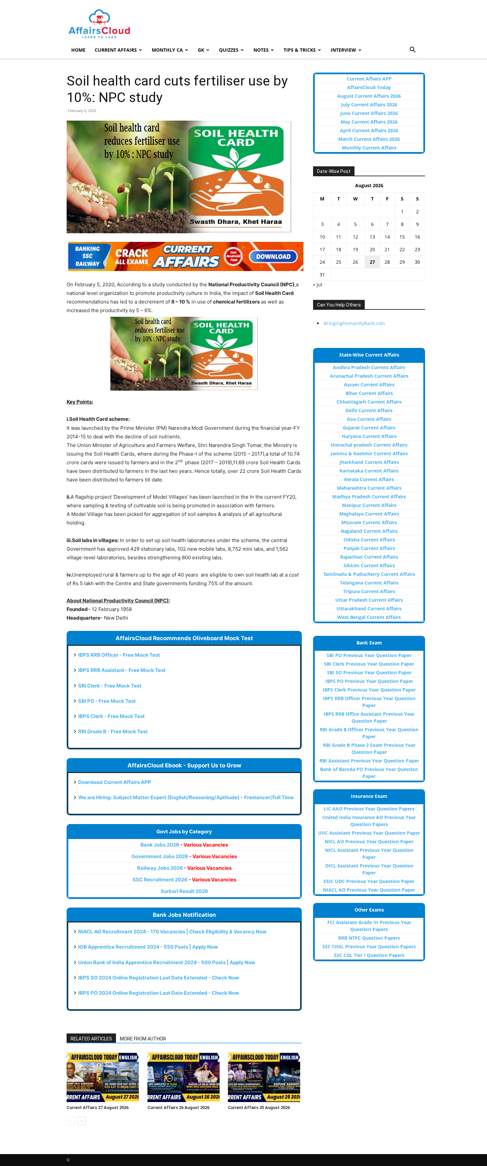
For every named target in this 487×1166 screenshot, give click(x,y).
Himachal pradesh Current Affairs (369, 445)
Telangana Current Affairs (369, 583)
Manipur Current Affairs (369, 505)
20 (372, 249)
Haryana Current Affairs (369, 436)
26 (355, 262)
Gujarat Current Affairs (369, 427)
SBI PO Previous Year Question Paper (369, 655)
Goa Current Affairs (369, 419)
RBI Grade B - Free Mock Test (113, 731)
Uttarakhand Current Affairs (369, 608)
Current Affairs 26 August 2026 (178, 1107)
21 (387, 249)
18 (338, 249)
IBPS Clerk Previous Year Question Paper (369, 690)
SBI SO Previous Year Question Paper (369, 672)
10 (322, 237)
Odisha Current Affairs (369, 539)
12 (355, 237)
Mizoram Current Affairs (369, 522)
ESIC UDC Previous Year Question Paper (369, 881)
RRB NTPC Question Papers (369, 938)
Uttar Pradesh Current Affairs (369, 600)
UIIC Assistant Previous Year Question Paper (369, 833)
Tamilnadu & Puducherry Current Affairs (369, 574)
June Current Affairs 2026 (369, 113)
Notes (261, 50)
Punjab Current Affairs (369, 548)
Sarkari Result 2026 (184, 891)
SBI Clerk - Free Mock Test (109, 686)
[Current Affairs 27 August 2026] (103, 1077)
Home (78, 50)
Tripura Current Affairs (369, 591)
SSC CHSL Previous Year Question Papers (369, 946)
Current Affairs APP (369, 79)
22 (402, 249)
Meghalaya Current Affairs (369, 514)
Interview (343, 50)
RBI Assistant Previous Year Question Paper (369, 760)
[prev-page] (71, 1121)
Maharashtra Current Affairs (369, 488)
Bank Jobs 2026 (184, 845)
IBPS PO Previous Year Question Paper (369, 681)
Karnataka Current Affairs (369, 471)
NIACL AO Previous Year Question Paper (369, 890)
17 (322, 249)
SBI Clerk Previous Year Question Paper (369, 664)
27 (372, 262)
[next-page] (81, 1121)
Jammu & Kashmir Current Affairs (369, 453)
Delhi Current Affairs (369, 410)
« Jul (317, 284)
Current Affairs (116, 50)
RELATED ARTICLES (91, 1038)
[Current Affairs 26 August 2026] (184, 1077)
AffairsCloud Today (369, 87)
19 (355, 249)
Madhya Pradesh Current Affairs (369, 496)
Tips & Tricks (300, 50)
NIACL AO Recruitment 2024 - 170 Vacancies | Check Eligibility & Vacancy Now (172, 931)
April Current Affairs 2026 (369, 130)
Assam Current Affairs (369, 384)
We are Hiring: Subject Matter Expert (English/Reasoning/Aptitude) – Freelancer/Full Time (186, 797)
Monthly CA (167, 50)
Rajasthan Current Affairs (369, 557)
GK (201, 50)
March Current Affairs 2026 (369, 139)
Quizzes (229, 50)
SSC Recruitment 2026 (184, 879)
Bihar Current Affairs (369, 393)
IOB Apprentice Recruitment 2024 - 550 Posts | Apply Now (148, 947)
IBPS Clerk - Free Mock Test (111, 716)
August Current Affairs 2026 (369, 96)
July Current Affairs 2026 (369, 104)
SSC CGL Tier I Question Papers (369, 955)
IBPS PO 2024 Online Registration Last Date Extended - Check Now (158, 993)
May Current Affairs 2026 (369, 122)
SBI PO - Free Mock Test (107, 701)
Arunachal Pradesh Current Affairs (369, 376)
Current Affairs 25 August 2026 (259, 1107)
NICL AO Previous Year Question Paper (369, 841)
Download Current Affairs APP (114, 782)
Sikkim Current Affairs (369, 565)
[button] (412, 50)
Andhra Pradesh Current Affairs (369, 367)
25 (338, 262)
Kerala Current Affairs (369, 479)
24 (322, 262)
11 (338, 237)
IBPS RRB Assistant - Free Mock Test (122, 670)
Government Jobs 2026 (184, 856)
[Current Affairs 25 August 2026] (265, 1077)
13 (372, 237)
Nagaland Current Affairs (369, 531)
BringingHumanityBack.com (354, 323)
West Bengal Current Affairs (369, 617)
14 (387, 237)
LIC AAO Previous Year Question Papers (369, 808)
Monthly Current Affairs (369, 147)
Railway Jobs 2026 (184, 868)
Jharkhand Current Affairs (369, 462)
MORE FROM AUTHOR (143, 1038)
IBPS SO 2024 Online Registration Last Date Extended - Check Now (158, 977)
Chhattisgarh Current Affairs (369, 402)
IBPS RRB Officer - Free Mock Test (119, 655)
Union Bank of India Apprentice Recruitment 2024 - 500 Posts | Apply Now (166, 962)
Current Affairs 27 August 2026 (98, 1107)
